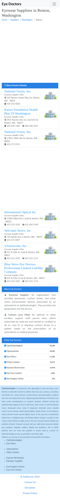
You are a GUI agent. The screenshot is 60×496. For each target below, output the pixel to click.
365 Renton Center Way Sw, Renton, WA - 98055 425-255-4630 (22, 97)
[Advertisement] (30, 52)
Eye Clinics (11, 444)
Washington (27, 20)
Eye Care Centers (14, 470)
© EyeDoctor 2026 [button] (30, 477)
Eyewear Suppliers (14, 461)
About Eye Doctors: (13, 289)
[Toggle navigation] (54, 4)
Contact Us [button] (30, 482)
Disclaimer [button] (30, 488)
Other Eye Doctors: (13, 340)
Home (4, 20)
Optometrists (12, 449)
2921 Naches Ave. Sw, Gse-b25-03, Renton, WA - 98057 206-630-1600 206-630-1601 (21, 117)
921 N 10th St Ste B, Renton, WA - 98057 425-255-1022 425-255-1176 (24, 272)
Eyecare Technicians (15, 458)
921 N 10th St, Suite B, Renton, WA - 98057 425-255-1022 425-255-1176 (22, 252)
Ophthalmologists (14, 440)
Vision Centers (12, 452)
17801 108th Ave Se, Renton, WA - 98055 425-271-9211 (21, 137)
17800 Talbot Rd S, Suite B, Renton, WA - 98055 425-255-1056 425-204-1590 (23, 218)
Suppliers (14, 20)
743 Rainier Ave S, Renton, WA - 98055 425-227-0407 (23, 235)
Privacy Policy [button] (30, 493)
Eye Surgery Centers (15, 467)
